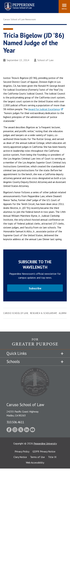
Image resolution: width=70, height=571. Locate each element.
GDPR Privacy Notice (44, 451)
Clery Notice (20, 457)
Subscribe (35, 288)
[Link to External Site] (35, 343)
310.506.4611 (15, 422)
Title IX (52, 457)
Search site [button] (11, 4)
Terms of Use (37, 457)
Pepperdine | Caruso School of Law (18, 4)
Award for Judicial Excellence (44, 109)
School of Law (45, 60)
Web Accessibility (35, 462)
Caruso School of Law (15, 313)
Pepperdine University (45, 443)
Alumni (62, 313)
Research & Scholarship (43, 313)
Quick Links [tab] (17, 353)
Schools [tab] (13, 361)
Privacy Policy (22, 451)
